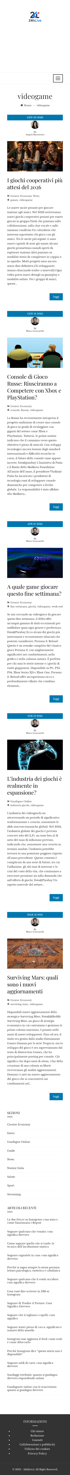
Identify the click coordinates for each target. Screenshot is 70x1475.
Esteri (11, 1133)
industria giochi (19, 805)
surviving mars (19, 1004)
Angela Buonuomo (35, 134)
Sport (10, 1185)
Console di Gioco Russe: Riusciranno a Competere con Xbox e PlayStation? (34, 387)
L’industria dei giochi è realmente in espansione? (34, 785)
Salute (11, 1176)
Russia (25, 410)
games (14, 200)
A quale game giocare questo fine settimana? (34, 590)
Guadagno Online (21, 801)
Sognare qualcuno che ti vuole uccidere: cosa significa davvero (33, 1281)
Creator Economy (21, 196)
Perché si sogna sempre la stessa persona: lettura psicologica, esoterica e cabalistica (33, 1269)
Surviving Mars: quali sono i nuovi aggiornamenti (32, 984)
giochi (32, 606)
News (36, 196)
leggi (56, 296)
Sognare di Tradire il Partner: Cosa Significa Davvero (29, 1305)
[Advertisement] (35, 46)
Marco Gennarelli (35, 331)
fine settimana (18, 606)
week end (57, 606)
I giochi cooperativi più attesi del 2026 (34, 184)
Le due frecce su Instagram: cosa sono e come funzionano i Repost (32, 1221)
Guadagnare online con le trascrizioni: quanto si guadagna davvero (32, 1388)
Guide (11, 1150)
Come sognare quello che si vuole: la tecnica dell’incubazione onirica (30, 1245)
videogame (25, 200)
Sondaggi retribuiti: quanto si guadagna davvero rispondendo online (32, 1376)
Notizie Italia (15, 1168)
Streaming (14, 1194)
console (15, 410)
